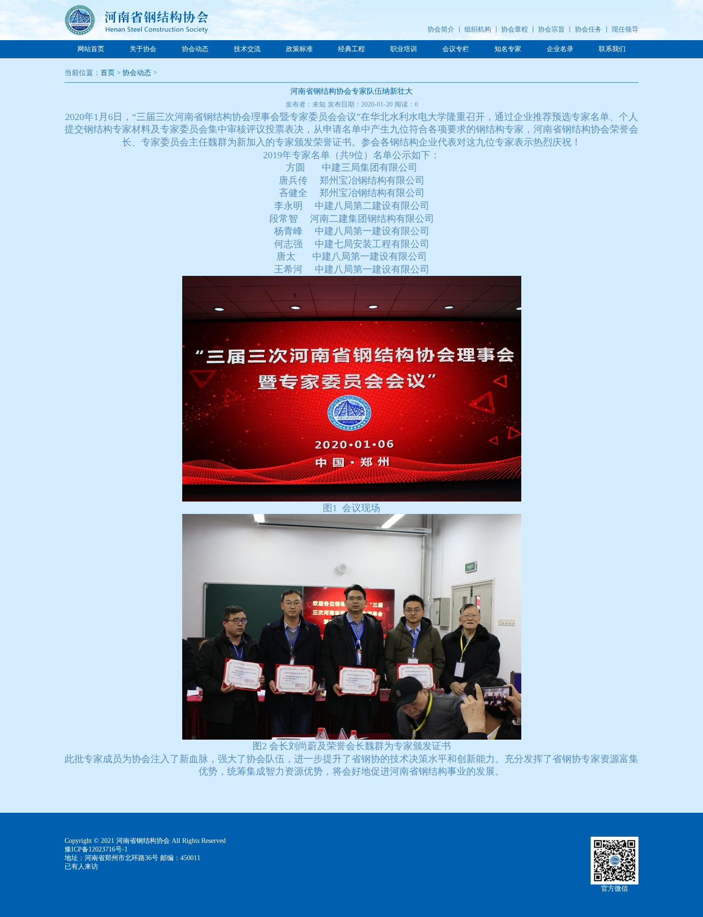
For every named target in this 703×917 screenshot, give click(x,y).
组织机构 (477, 29)
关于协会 (143, 49)
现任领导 (625, 29)
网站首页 (90, 49)
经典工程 (351, 49)
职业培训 (403, 49)
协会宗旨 (551, 29)
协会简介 (441, 29)
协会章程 (514, 29)
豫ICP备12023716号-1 (96, 849)
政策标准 (299, 49)
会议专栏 (455, 49)
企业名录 (560, 49)
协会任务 (588, 29)
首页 (107, 72)
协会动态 (195, 49)
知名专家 (507, 49)
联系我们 (612, 49)
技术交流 (247, 49)
